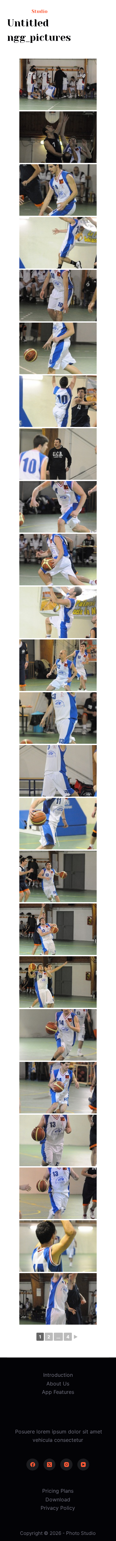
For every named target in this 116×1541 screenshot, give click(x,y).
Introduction (58, 1375)
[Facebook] (32, 1465)
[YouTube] (83, 1465)
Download (57, 1499)
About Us (57, 1383)
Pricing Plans (57, 1491)
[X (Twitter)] (50, 1465)
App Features (58, 1392)
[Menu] (106, 11)
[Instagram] (66, 1465)
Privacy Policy (58, 1508)
